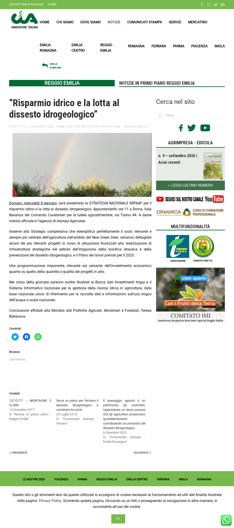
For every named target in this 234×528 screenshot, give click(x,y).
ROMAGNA (204, 479)
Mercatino (197, 22)
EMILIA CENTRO (137, 479)
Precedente (19, 452)
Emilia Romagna (48, 48)
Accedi (52, 4)
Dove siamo (90, 22)
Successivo (141, 452)
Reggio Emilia (106, 48)
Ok (118, 518)
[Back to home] (24, 19)
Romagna (136, 46)
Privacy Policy (50, 501)
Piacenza (199, 46)
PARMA (82, 479)
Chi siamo (65, 22)
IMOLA (183, 479)
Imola (220, 46)
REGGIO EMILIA (106, 479)
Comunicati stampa (144, 22)
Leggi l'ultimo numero (190, 185)
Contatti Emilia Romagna (26, 4)
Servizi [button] (175, 22)
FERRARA (163, 479)
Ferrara (159, 46)
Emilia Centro (78, 48)
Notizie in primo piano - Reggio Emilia (114, 126)
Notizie (114, 22)
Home (45, 22)
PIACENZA (61, 479)
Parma (178, 46)
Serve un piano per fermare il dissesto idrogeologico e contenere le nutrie (77, 405)
